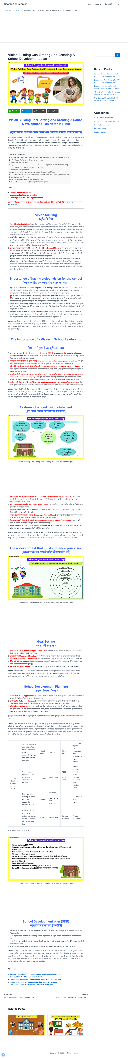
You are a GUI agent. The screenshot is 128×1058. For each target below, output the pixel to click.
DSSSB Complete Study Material (106, 121)
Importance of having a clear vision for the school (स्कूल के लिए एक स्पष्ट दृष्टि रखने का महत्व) (39, 165)
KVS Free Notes (100, 128)
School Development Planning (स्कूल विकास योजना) (27, 179)
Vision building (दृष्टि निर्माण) (19, 162)
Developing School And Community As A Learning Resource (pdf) (36, 979)
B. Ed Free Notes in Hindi (103, 118)
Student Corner (100, 132)
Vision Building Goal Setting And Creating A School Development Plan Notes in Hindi (39, 157)
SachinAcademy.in (15, 4)
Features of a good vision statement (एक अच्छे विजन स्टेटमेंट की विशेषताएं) (32, 172)
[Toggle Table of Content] (67, 154)
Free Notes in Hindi (101, 125)
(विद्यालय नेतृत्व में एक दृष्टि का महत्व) (20, 170)
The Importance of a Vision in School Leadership (27, 167)
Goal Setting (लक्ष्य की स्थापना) (20, 177)
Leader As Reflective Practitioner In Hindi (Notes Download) (33, 982)
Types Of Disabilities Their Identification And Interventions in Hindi (36, 974)
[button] (121, 4)
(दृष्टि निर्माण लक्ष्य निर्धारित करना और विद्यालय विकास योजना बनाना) (27, 160)
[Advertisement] (64, 26)
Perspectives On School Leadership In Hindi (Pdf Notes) (32, 985)
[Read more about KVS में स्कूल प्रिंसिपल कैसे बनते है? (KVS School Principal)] (26, 1025)
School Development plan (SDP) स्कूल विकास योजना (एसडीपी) (29, 182)
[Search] (117, 55)
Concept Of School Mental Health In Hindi (26, 977)
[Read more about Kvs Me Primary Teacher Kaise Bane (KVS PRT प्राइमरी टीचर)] (65, 1025)
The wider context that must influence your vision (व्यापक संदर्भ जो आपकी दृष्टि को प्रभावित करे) (40, 174)
